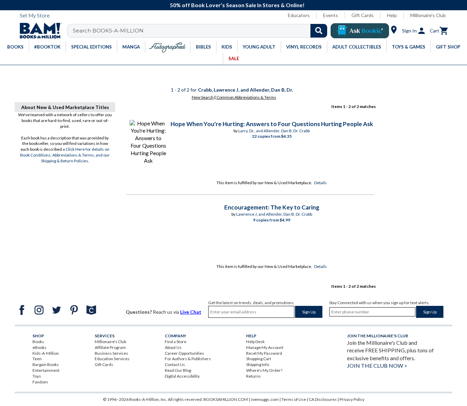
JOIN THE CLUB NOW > (377, 365)
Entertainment (45, 370)
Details (320, 182)
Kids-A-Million (45, 353)
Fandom (40, 381)
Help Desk (255, 341)
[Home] (38, 31)
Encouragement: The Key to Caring (271, 207)
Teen (37, 358)
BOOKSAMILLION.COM (225, 399)
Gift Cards (362, 15)
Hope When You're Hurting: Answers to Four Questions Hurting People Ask (272, 123)
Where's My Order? (264, 370)
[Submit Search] (318, 31)
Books (38, 341)
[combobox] (201, 30)
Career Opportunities (184, 353)
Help (392, 15)
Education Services (112, 358)
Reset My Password (264, 353)
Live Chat (190, 312)
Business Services (111, 353)
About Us (173, 347)
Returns (253, 376)
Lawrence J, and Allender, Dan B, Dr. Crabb (274, 214)
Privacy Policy (351, 399)
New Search (203, 97)
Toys (36, 376)
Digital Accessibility (182, 376)
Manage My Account (264, 347)
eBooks (39, 347)
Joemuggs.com (265, 399)
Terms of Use (293, 399)
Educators (299, 15)
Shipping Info (257, 364)
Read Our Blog (178, 370)
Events (330, 15)
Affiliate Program (110, 347)
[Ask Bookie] (360, 30)
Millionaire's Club (428, 15)
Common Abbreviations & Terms (246, 97)
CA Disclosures (323, 399)
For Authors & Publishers (188, 358)
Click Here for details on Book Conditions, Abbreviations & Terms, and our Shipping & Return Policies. (65, 155)
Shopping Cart (258, 358)
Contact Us (175, 364)
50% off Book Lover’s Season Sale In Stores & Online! (237, 5)
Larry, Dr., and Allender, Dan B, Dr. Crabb (274, 130)
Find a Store (175, 341)
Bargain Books (45, 364)
